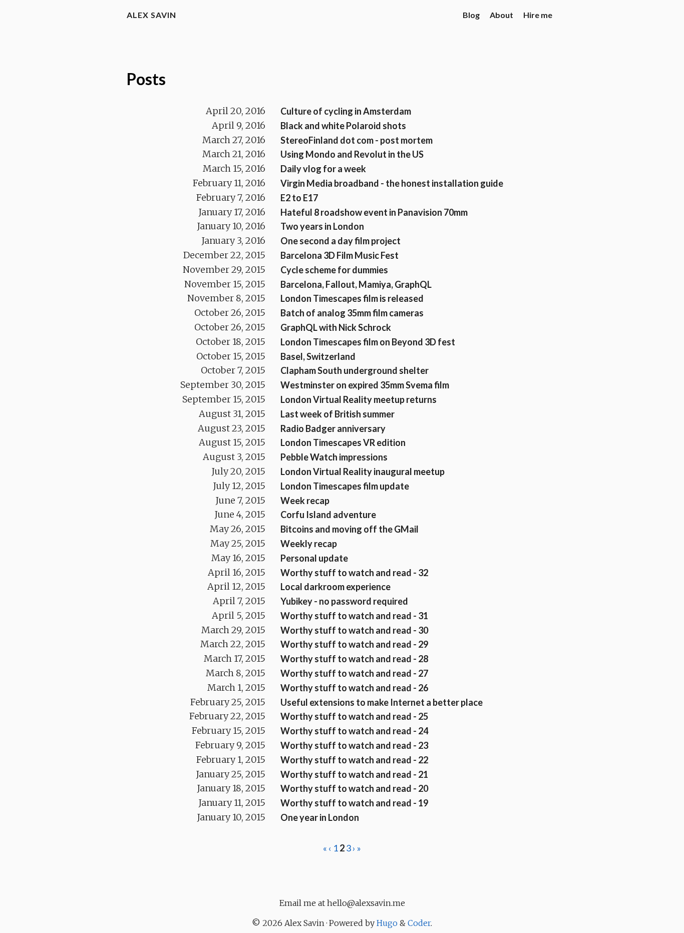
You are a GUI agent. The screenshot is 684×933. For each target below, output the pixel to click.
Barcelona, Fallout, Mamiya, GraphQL (356, 284)
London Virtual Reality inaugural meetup (362, 471)
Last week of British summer (337, 413)
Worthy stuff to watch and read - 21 (354, 774)
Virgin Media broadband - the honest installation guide (391, 183)
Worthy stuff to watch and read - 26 (354, 687)
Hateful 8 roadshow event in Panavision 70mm (374, 212)
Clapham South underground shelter (354, 370)
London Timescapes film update (344, 486)
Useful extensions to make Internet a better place (381, 702)
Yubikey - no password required (344, 601)
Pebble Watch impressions (334, 456)
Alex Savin (151, 15)
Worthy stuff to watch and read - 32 (354, 572)
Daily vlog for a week (323, 168)
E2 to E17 (299, 197)
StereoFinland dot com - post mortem (356, 140)
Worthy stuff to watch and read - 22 (354, 759)
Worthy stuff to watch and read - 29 (354, 644)
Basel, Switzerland (318, 356)
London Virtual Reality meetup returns (358, 399)
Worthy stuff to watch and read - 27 (354, 673)
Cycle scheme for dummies (334, 269)
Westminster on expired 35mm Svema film (364, 384)
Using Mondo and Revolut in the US (352, 154)
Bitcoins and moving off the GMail (349, 529)
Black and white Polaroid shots (343, 125)
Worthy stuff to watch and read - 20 (354, 788)
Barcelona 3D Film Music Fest (339, 255)
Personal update (314, 558)
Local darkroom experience (335, 586)
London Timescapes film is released (352, 298)
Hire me (537, 15)
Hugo (387, 923)
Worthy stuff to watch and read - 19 (354, 802)
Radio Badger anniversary (333, 428)
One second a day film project (340, 240)
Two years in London (322, 226)
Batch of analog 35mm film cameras (352, 312)
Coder (419, 923)
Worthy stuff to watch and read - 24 (354, 730)
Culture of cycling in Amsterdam (345, 111)
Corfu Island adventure (328, 514)
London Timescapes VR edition (343, 442)
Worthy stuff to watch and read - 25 (354, 716)
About (501, 15)
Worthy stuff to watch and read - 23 (354, 745)
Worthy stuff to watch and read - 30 (354, 630)
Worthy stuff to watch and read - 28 (354, 658)
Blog (471, 15)
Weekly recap (308, 543)
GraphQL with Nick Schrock (335, 327)
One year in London (319, 817)
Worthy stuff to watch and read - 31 (354, 615)
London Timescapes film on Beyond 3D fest (367, 341)
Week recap (304, 500)
